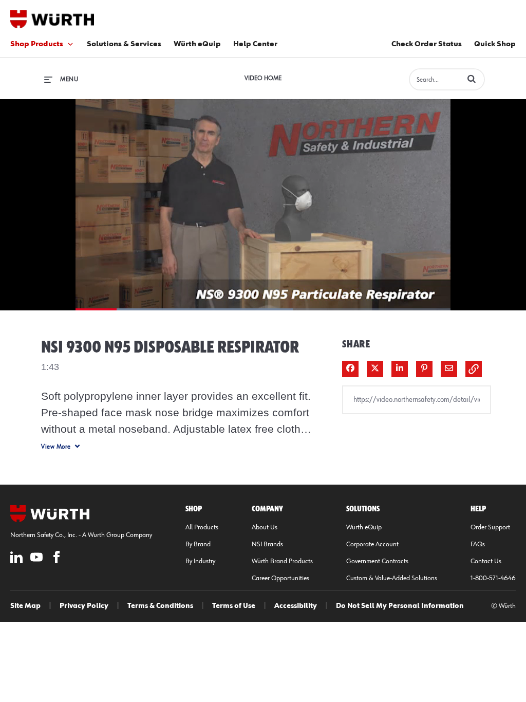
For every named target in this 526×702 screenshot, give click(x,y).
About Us (264, 527)
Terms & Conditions (160, 605)
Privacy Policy (84, 605)
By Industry (200, 561)
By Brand (198, 544)
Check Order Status (426, 44)
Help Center (255, 44)
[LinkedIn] (16, 559)
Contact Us (486, 561)
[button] (471, 78)
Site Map (25, 605)
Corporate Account (372, 544)
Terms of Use (233, 605)
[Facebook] (56, 559)
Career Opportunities (280, 578)
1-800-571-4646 (493, 578)
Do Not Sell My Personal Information (400, 605)
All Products (201, 527)
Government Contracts (377, 561)
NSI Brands (267, 544)
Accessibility (295, 605)
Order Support (490, 527)
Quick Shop (495, 44)
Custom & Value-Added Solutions (391, 578)
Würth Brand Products (282, 561)
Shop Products (36, 44)
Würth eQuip (197, 44)
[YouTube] (36, 559)
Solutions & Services (124, 44)
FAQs (478, 544)
